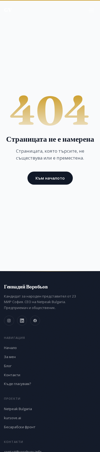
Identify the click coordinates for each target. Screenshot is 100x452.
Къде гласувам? (17, 383)
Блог (7, 365)
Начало (10, 347)
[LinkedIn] (22, 321)
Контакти (12, 374)
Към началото (50, 178)
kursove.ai (12, 417)
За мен (10, 356)
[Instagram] (9, 321)
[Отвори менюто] (91, 10)
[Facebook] (35, 321)
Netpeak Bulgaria (18, 408)
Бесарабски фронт (19, 427)
